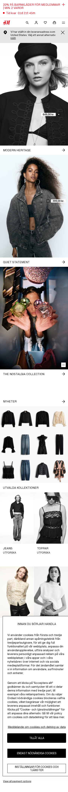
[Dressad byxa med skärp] (59, 444)
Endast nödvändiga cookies (36, 753)
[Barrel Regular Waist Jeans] (25, 470)
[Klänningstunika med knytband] (59, 470)
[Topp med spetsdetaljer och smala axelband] (8, 470)
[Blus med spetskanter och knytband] (59, 419)
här (13, 38)
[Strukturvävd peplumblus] (42, 419)
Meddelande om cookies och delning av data (37, 727)
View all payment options (17, 781)
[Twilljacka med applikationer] (25, 419)
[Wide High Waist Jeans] (25, 444)
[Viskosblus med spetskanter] (8, 444)
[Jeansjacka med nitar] (42, 470)
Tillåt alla (36, 738)
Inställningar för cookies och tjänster (37, 768)
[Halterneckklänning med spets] (42, 444)
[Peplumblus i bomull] (8, 419)
